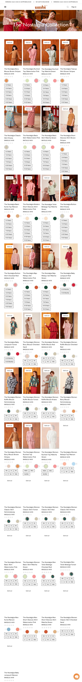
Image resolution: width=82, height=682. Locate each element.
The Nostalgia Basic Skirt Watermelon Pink (31, 136)
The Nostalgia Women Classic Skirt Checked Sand (68, 619)
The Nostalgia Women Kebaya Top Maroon (68, 453)
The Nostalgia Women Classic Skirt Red (50, 508)
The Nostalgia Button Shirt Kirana (68, 205)
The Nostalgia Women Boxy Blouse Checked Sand (31, 344)
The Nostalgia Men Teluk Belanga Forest (68, 563)
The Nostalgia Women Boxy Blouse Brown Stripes (12, 454)
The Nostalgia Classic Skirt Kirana (12, 136)
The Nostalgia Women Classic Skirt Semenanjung (12, 509)
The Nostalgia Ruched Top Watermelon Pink (31, 70)
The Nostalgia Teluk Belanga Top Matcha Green (49, 206)
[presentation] (39, 80)
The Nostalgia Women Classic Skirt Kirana (68, 508)
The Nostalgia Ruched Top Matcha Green (50, 70)
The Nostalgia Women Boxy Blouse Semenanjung (68, 399)
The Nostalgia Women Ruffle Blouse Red (50, 343)
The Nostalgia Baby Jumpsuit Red (67, 274)
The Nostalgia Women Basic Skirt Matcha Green (31, 564)
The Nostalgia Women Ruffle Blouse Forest (31, 398)
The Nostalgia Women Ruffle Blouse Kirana (50, 398)
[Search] (67, 7)
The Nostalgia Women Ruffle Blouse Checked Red (68, 344)
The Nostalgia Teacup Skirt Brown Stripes (68, 70)
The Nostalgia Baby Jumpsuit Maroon (11, 673)
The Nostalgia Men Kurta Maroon (11, 618)
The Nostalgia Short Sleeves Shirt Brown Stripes (67, 137)
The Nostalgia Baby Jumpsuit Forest (11, 343)
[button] (76, 676)
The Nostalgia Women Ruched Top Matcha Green (50, 454)
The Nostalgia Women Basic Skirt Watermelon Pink (12, 564)
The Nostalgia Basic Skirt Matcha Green (49, 136)
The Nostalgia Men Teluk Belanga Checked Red (49, 564)
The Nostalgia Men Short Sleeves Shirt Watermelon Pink (30, 619)
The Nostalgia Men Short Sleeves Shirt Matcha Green (49, 619)
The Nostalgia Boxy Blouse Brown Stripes (12, 70)
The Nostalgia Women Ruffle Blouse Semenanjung (12, 399)
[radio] (6, 81)
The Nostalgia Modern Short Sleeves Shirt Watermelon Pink (31, 206)
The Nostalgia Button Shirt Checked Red (12, 274)
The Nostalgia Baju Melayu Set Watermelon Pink (30, 275)
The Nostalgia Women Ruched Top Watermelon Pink (31, 454)
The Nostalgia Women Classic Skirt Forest (31, 508)
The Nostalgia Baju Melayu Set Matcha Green (49, 275)
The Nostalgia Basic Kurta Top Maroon (11, 205)
